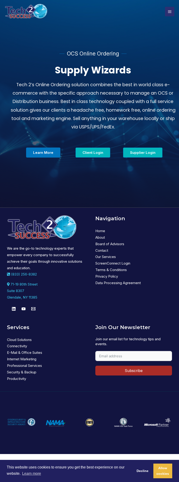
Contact (101, 250)
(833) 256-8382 (23, 274)
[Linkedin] (14, 309)
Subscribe (134, 370)
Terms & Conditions (111, 270)
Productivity (16, 378)
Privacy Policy (106, 276)
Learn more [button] (31, 473)
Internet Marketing (21, 359)
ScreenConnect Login (112, 263)
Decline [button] (142, 471)
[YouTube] (23, 309)
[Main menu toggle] (170, 11)
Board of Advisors (109, 244)
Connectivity (17, 346)
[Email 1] (33, 309)
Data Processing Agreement (118, 283)
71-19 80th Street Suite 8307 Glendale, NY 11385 (22, 291)
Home (100, 231)
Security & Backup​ (21, 372)
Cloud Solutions (19, 339)
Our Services (105, 257)
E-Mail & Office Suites (24, 352)
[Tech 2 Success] (26, 11)
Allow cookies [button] (162, 470)
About (100, 237)
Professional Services (24, 365)
